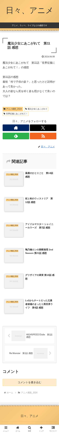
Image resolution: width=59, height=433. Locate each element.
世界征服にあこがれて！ (17, 114)
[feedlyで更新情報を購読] (16, 136)
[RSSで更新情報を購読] (43, 136)
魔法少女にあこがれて (37, 109)
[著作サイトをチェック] (16, 127)
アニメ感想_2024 (14, 109)
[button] (53, 402)
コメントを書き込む (29, 382)
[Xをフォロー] (43, 127)
